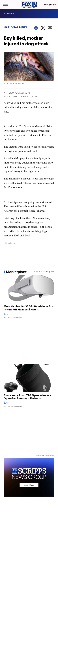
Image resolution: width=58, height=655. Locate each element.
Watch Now (49, 5)
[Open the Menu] (5, 5)
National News (16, 27)
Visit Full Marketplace (44, 272)
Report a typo (11, 243)
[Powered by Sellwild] (49, 455)
